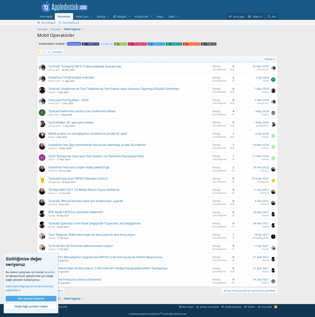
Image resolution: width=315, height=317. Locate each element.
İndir (172, 16)
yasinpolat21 (54, 126)
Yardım (251, 306)
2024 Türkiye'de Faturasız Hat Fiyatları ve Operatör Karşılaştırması (96, 156)
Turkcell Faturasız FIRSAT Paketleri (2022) (77, 178)
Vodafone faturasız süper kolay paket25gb (79, 167)
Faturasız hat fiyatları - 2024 (68, 100)
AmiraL (52, 238)
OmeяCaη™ (54, 69)
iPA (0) (123, 43)
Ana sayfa (46, 16)
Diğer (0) (211, 43)
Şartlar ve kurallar (209, 306)
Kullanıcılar (142, 16)
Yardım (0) (194, 43)
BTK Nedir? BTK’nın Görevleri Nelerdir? (75, 212)
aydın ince (53, 114)
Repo (160, 16)
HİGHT (51, 159)
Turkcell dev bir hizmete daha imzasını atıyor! (80, 246)
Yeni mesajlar (48, 22)
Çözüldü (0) (106, 43)
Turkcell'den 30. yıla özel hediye (71, 122)
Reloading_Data (261, 237)
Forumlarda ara (70, 22)
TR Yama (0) (140, 43)
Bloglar (122, 16)
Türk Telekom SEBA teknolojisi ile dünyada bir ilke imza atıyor (92, 234)
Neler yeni (82, 16)
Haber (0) (176, 43)
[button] (91, 16)
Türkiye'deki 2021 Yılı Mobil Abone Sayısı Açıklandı (83, 189)
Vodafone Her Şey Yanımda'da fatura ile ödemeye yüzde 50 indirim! (97, 145)
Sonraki (57, 52)
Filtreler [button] (269, 59)
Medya (101, 16)
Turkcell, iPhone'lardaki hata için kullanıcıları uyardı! (85, 201)
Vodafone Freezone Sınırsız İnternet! (74, 279)
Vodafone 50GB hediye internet (71, 77)
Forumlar (64, 16)
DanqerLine (54, 182)
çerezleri (49, 272)
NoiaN (51, 137)
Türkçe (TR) (61, 306)
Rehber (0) (93, 43)
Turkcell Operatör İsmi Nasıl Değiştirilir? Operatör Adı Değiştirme (94, 223)
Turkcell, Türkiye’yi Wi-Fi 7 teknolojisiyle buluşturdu (84, 66)
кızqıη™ (265, 114)
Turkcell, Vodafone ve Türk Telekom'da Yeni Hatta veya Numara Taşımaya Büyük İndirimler (114, 89)
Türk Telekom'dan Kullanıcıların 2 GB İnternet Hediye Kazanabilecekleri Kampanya (108, 268)
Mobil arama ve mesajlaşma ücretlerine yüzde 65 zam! (87, 133)
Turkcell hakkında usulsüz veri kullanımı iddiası (82, 111)
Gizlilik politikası (233, 306)
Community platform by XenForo (157, 313)
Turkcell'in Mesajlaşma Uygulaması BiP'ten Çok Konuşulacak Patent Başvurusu (105, 257)
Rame (266, 80)
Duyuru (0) (158, 43)
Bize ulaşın (188, 306)
